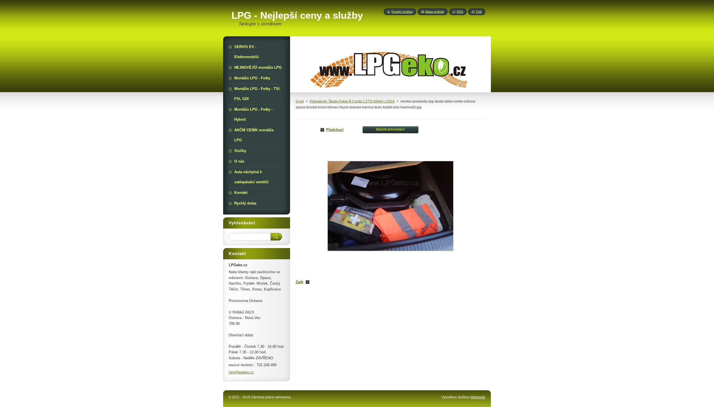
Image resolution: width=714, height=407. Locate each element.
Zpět (299, 282)
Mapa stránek (434, 11)
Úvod (300, 101)
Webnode (478, 397)
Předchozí (335, 130)
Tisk (479, 11)
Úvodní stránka (402, 11)
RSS (460, 11)
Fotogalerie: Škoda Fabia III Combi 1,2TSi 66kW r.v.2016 (352, 101)
